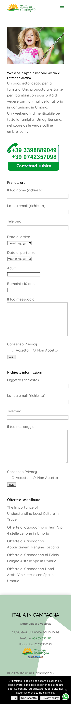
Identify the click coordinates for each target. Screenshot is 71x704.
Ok (14, 697)
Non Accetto (29, 697)
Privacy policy (50, 697)
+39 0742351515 (41, 638)
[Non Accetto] (66, 690)
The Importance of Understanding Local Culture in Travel (33, 513)
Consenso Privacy (32, 347)
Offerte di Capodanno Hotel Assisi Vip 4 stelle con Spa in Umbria (30, 575)
